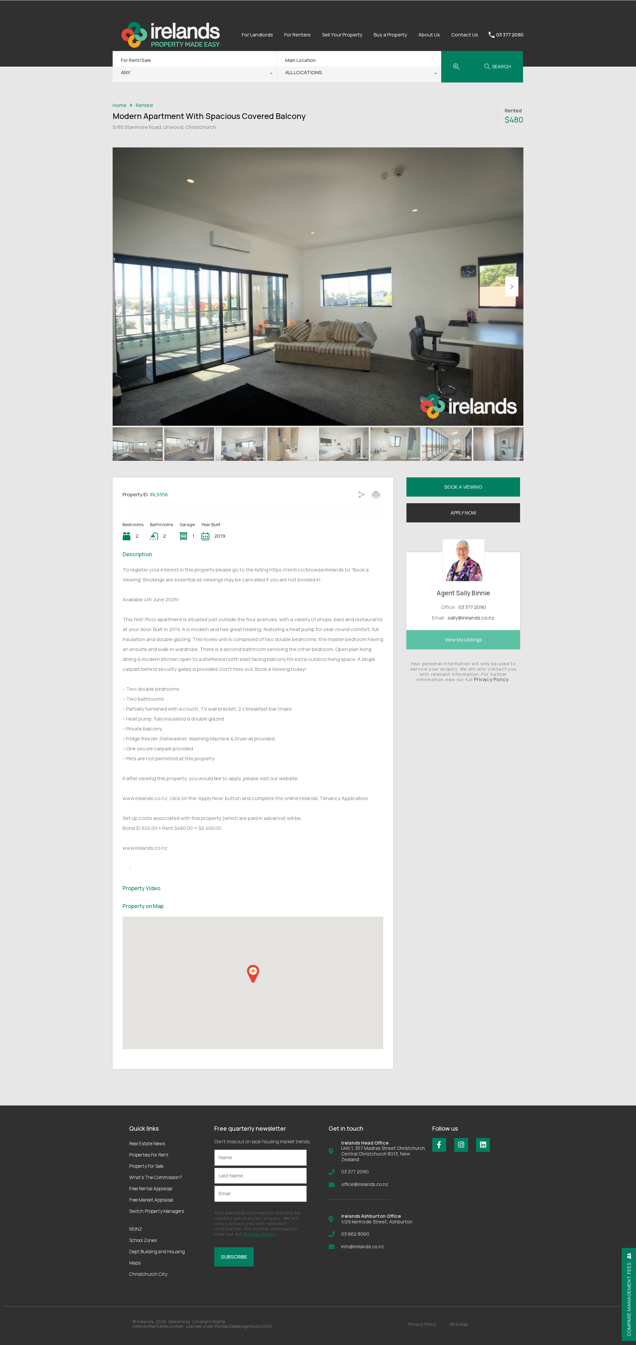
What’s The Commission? (155, 1177)
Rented (144, 105)
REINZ (135, 1229)
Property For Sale (146, 1166)
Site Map (459, 1324)
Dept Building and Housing (157, 1251)
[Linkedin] (483, 1145)
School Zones (143, 1240)
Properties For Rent (149, 1155)
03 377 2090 (509, 35)
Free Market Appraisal (151, 1200)
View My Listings (463, 639)
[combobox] (195, 74)
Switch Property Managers (156, 1211)
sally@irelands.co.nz (471, 617)
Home (120, 105)
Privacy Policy (491, 679)
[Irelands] (171, 59)
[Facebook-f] (439, 1145)
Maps (134, 1263)
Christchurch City (148, 1274)
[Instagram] (461, 1145)
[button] (253, 973)
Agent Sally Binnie (463, 593)
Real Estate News (147, 1143)
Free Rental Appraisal (150, 1188)
